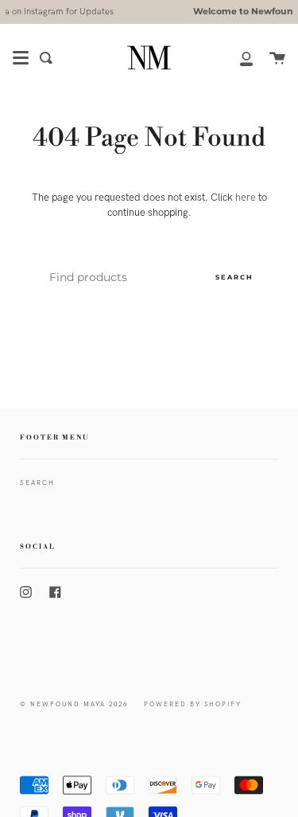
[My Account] (237, 58)
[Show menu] (20, 58)
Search (234, 277)
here (245, 197)
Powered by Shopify (193, 704)
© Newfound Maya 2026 (74, 704)
